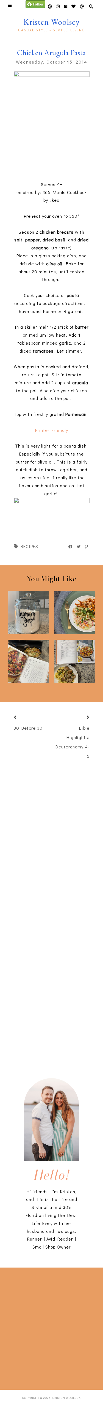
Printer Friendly (51, 430)
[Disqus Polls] (54, 836)
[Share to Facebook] (71, 547)
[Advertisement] (51, 1327)
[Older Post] (81, 717)
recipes (29, 546)
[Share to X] (79, 547)
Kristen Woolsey (51, 22)
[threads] (73, 6)
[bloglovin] (81, 6)
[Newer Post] (22, 717)
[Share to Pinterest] (86, 547)
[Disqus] (51, 982)
